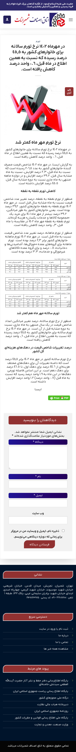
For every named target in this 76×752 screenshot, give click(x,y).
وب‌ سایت (38, 513)
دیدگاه (38, 442)
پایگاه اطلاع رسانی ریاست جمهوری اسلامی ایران (40, 691)
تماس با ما (62, 642)
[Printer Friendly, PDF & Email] (59, 398)
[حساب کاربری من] (7, 20)
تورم (38, 41)
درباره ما (63, 635)
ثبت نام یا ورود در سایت (53, 629)
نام (38, 476)
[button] (70, 19)
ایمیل (38, 495)
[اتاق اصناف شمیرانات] (39, 20)
